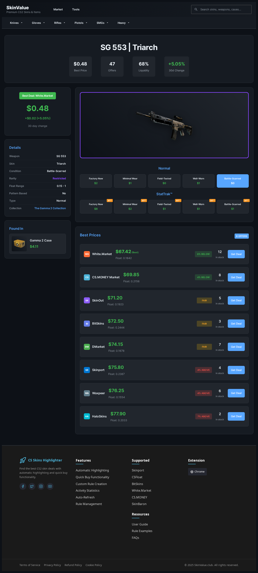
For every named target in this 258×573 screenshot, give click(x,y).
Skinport (138, 470)
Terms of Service (29, 565)
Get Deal (236, 254)
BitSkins (137, 484)
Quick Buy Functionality (92, 477)
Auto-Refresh (85, 497)
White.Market (141, 490)
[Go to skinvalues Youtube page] (50, 486)
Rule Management (89, 504)
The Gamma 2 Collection (50, 208)
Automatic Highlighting (92, 470)
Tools (76, 9)
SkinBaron (139, 504)
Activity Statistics (88, 490)
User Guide (140, 524)
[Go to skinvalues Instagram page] (41, 486)
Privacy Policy (52, 565)
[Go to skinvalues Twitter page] (32, 486)
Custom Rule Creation (91, 484)
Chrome (200, 471)
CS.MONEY (139, 497)
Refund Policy (73, 565)
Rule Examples (142, 531)
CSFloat (137, 477)
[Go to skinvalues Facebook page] (22, 486)
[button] (96, 181)
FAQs (135, 538)
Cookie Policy (94, 565)
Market (58, 9)
